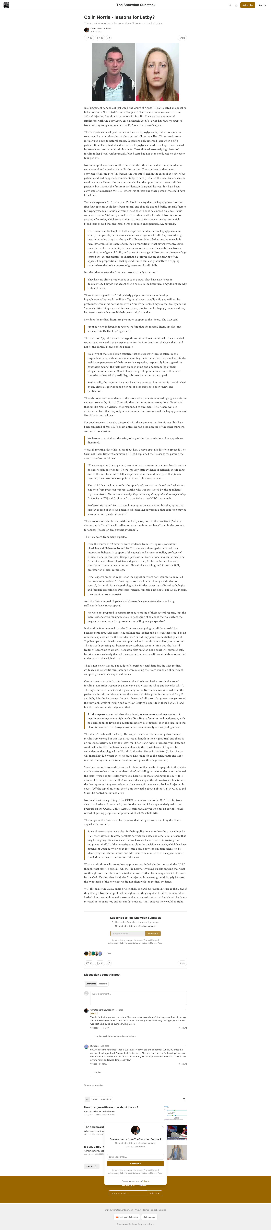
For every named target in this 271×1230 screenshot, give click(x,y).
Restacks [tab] (103, 983)
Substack (121, 1224)
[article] (135, 1113)
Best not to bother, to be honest (99, 1111)
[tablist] (96, 984)
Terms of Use (149, 1170)
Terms (146, 1210)
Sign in (262, 5)
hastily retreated (172, 121)
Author (94, 1013)
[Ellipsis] (185, 1009)
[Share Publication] (236, 5)
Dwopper (94, 1045)
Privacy (138, 1210)
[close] (162, 1127)
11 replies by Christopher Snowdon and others (115, 1036)
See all (89, 1166)
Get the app (149, 1217)
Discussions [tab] (105, 1099)
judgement (95, 108)
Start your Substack (128, 1217)
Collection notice (158, 1210)
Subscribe (247, 5)
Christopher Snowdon (101, 29)
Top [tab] (87, 1099)
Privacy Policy (156, 1173)
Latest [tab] (95, 1099)
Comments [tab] (91, 983)
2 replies (97, 1072)
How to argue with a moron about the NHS (111, 1107)
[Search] (230, 5)
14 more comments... (93, 1085)
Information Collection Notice (134, 1173)
